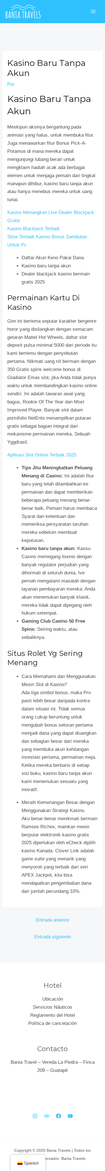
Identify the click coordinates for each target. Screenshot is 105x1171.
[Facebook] (58, 1115)
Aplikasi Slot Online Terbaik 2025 (41, 455)
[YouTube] (70, 1115)
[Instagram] (35, 1115)
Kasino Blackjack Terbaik (33, 228)
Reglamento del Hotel (52, 1015)
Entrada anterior (52, 920)
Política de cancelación (52, 1023)
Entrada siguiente (52, 936)
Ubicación (52, 999)
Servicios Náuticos (52, 1007)
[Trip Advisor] (46, 1115)
